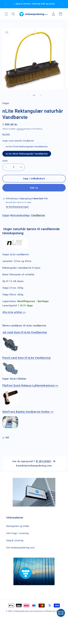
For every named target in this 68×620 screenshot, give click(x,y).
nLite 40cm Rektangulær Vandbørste (27, 153)
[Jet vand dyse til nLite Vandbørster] (10, 351)
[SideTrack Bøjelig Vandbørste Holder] (10, 427)
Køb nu (34, 187)
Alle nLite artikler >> (14, 312)
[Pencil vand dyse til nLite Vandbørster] (10, 374)
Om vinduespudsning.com (20, 547)
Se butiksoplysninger (17, 206)
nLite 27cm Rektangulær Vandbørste (28, 147)
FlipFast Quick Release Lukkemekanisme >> (30, 385)
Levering (20, 129)
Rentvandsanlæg (19, 215)
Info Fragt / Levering (17, 533)
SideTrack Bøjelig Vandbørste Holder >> (28, 411)
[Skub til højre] (40, 95)
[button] (6, 14)
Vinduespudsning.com (23, 611)
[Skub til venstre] (27, 95)
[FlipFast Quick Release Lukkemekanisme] (10, 405)
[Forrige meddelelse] (5, 4)
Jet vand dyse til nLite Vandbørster (24, 332)
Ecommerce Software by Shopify (47, 611)
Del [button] (7, 437)
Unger (5, 215)
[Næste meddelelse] (62, 4)
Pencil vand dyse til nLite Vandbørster (26, 357)
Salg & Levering (14, 540)
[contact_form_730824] (61, 613)
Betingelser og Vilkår (17, 526)
